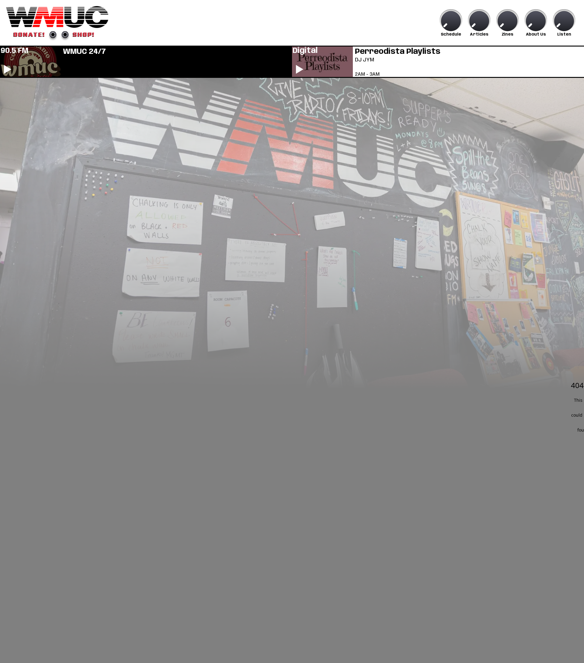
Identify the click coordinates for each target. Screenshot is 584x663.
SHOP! (84, 34)
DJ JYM (364, 60)
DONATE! (29, 34)
